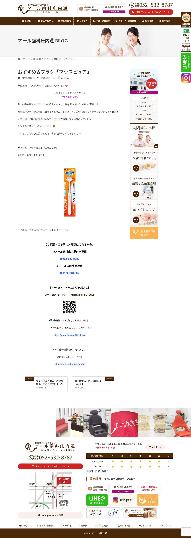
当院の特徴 (67, 526)
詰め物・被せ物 (124, 526)
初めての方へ (24, 526)
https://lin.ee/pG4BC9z (82, 295)
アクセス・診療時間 (45, 526)
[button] (151, 12)
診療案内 (84, 526)
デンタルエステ (166, 526)
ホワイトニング (145, 526)
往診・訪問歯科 (103, 526)
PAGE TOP (184, 519)
